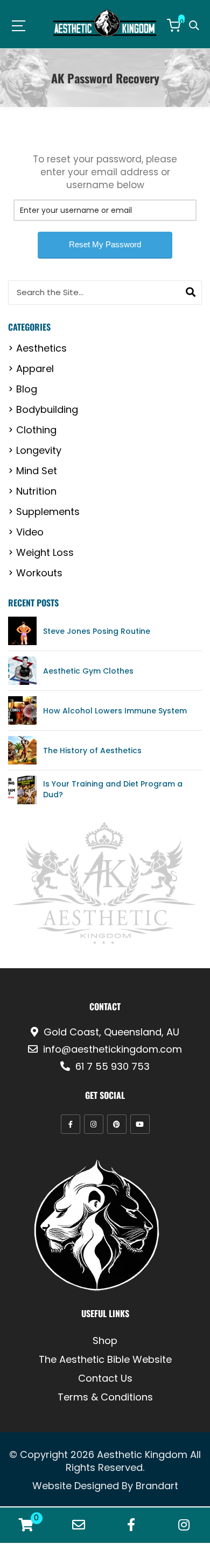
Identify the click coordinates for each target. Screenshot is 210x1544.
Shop (105, 1340)
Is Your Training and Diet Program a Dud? (113, 789)
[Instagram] (93, 1124)
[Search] (190, 292)
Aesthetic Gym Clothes (88, 671)
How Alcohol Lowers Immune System (115, 710)
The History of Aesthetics (92, 750)
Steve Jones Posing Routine (96, 631)
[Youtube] (140, 1124)
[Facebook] (70, 1124)
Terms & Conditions (105, 1397)
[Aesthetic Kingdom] (105, 22)
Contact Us (105, 1378)
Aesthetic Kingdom (142, 1454)
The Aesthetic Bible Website (105, 1359)
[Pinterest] (117, 1124)
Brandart (157, 1485)
